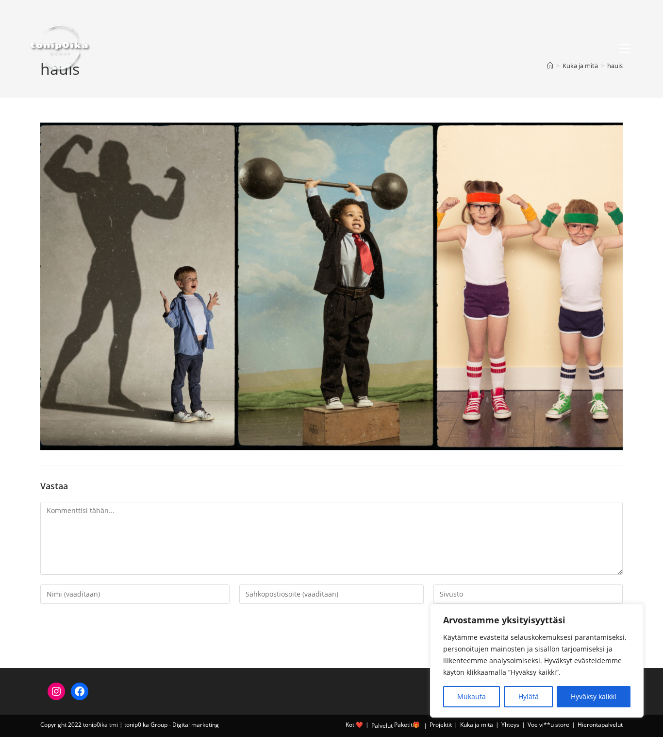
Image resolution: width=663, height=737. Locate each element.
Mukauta (471, 696)
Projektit (441, 724)
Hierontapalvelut (600, 724)
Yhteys (510, 724)
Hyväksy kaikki (593, 696)
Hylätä (528, 696)
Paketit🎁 (407, 724)
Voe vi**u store (548, 724)
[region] (537, 661)
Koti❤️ (354, 724)
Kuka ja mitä (476, 724)
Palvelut (382, 725)
